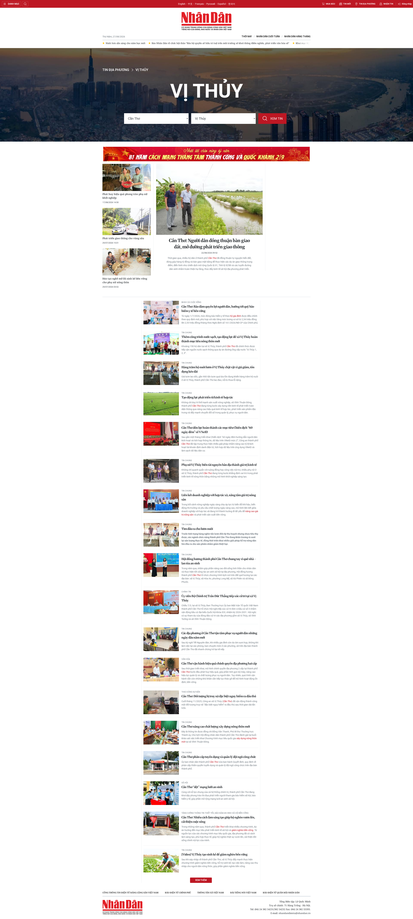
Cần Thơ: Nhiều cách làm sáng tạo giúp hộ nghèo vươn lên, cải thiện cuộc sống (218, 819)
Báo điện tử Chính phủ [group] (178, 892)
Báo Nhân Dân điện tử (206, 21)
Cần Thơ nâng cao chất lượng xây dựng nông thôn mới (215, 726)
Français (199, 4)
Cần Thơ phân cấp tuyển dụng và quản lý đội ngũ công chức (218, 757)
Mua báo (330, 4)
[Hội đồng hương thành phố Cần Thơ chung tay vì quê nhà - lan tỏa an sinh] (161, 565)
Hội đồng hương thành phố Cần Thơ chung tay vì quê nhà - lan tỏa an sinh (218, 561)
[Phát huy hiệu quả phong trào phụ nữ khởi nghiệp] (126, 177)
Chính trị (186, 592)
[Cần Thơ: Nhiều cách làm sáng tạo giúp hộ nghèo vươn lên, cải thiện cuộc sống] (161, 823)
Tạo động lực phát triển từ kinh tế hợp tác (207, 397)
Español (222, 4)
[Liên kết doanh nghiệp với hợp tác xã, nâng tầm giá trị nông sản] (161, 501)
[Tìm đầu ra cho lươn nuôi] (161, 535)
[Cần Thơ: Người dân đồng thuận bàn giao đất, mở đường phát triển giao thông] (209, 199)
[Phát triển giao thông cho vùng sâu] (126, 221)
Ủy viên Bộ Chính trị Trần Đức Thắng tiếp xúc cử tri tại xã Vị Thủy (218, 598)
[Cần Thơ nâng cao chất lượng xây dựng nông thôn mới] (161, 732)
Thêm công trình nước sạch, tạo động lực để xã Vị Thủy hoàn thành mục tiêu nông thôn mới (219, 339)
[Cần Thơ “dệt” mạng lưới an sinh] (161, 793)
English (181, 4)
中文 (190, 4)
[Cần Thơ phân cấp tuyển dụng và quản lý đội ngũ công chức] (161, 763)
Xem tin (276, 118)
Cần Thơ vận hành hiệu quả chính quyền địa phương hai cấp (219, 663)
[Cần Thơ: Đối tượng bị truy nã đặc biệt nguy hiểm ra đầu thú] (161, 702)
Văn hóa (185, 659)
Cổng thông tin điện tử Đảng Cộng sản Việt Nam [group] (130, 892)
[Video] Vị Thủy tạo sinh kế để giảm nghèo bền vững (214, 854)
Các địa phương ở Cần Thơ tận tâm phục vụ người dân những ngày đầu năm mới (219, 635)
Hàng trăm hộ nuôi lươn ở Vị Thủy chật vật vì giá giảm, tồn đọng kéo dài (217, 369)
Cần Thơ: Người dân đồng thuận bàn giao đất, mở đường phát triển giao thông (209, 244)
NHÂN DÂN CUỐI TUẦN (268, 36)
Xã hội (184, 783)
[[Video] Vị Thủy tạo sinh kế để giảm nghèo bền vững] (161, 860)
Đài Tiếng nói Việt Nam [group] (243, 892)
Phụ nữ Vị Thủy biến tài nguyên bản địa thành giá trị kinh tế (219, 465)
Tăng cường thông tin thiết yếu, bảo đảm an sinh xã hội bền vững (214, 813)
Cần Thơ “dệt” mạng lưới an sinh (201, 787)
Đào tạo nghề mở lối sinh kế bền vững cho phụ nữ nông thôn (124, 280)
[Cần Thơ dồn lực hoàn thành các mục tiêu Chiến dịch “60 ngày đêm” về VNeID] (161, 434)
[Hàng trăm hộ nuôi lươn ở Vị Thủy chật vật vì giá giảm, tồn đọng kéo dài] (161, 373)
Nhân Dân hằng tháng (297, 36)
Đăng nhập (407, 4)
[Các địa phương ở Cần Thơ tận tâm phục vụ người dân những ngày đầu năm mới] (161, 639)
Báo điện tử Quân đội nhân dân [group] (281, 892)
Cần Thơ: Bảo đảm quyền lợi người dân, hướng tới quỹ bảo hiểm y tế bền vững (217, 309)
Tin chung (186, 332)
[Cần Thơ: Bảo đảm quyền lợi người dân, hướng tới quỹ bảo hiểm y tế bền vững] (161, 313)
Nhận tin (388, 4)
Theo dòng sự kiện (190, 692)
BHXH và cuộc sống (191, 302)
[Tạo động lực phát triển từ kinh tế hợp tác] (161, 403)
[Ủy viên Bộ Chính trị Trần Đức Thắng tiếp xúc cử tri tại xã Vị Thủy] (161, 602)
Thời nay (247, 36)
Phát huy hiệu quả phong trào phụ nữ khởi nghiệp (124, 195)
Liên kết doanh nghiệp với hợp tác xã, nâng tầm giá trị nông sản (218, 497)
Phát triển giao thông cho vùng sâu (123, 238)
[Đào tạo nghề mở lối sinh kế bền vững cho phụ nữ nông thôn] (126, 262)
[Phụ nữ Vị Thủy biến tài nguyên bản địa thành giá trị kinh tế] (161, 471)
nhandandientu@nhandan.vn (295, 913)
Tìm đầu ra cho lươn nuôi (197, 529)
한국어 (231, 4)
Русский (210, 4)
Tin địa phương (367, 4)
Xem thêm (201, 880)
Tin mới (347, 4)
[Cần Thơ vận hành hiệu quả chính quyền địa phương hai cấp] (161, 669)
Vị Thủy (142, 70)
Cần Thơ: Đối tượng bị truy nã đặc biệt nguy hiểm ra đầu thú (218, 696)
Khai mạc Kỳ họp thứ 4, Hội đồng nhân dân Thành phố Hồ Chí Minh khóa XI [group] (291, 43)
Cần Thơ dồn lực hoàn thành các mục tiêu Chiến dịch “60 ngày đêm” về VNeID (217, 430)
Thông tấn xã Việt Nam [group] (210, 892)
